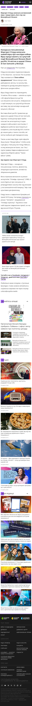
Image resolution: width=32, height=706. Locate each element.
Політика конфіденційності (7, 674)
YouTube (23, 277)
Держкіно (4, 629)
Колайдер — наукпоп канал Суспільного (8, 653)
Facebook (16, 275)
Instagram (25, 275)
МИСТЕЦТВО (10, 7)
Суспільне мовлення (7, 670)
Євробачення (21, 627)
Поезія (21, 7)
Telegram (4, 277)
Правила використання (21, 670)
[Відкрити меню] (30, 2)
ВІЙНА (16, 7)
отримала (25, 197)
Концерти (20, 645)
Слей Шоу (4, 648)
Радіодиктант (5, 632)
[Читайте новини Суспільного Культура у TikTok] (20, 685)
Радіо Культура (21, 643)
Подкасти (20, 652)
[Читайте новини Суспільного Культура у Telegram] (8, 685)
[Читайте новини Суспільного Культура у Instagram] (14, 685)
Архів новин (20, 667)
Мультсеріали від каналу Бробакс (22, 648)
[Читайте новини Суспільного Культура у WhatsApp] (17, 685)
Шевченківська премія (24, 632)
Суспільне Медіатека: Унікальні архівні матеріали (8, 658)
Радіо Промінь (5, 643)
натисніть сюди (22, 699)
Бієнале (3, 7)
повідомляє (10, 68)
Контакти (4, 667)
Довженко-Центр (22, 629)
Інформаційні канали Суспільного (24, 674)
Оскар (3, 635)
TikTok (3, 279)
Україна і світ (5, 9)
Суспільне (21, 698)
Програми (4, 645)
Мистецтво (12, 9)
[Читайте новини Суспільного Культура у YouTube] (5, 685)
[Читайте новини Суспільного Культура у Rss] (11, 685)
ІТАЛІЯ (26, 7)
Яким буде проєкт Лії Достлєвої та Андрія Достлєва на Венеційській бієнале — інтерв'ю (16, 268)
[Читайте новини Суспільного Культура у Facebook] (2, 685)
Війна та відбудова (7, 627)
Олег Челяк (8, 21)
